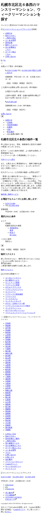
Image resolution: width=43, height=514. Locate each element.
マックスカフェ (11, 299)
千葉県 (8, 349)
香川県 (8, 407)
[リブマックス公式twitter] (6, 487)
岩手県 (8, 328)
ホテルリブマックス (13, 287)
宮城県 (8, 330)
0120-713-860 (12, 70)
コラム (8, 452)
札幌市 (9, 127)
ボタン (8, 512)
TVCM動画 (9, 495)
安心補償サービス (12, 443)
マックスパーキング (13, 301)
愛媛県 (8, 409)
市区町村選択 (12, 125)
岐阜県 (8, 370)
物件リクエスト (7, 270)
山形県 (8, 335)
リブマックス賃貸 (12, 285)
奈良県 (8, 388)
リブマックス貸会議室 (14, 294)
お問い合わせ (10, 56)
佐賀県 (8, 416)
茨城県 (8, 339)
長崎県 (8, 418)
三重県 (8, 377)
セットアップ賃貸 (12, 283)
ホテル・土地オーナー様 (15, 303)
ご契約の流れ (10, 441)
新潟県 (8, 356)
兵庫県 (8, 386)
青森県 (8, 326)
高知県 (8, 411)
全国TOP (8, 120)
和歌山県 (8, 390)
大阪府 (8, 383)
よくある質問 (10, 450)
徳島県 (8, 404)
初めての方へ (10, 436)
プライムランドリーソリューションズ (20, 313)
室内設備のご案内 (12, 439)
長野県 (8, 367)
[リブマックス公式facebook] (9, 485)
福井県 (8, 363)
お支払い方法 (10, 434)
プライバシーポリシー (14, 462)
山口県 (8, 402)
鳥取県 (8, 393)
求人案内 (8, 493)
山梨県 (8, 365)
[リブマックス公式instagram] (9, 489)
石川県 (8, 360)
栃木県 (8, 342)
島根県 (8, 395)
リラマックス (10, 296)
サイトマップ (10, 469)
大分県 (8, 423)
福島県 (8, 337)
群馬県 (8, 344)
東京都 (8, 351)
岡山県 (8, 397)
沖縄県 (8, 430)
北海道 (9, 122)
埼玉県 (8, 346)
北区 (9, 129)
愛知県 (8, 374)
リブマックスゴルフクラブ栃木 (17, 306)
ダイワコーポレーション (15, 310)
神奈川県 (8, 353)
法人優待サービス (12, 280)
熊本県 (8, 421)
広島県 (8, 400)
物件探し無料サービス (10, 194)
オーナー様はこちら (13, 448)
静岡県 (8, 372)
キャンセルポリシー (13, 466)
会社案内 (8, 459)
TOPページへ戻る (8, 159)
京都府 (8, 381)
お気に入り (9, 457)
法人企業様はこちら (13, 445)
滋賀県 (8, 379)
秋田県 (8, 333)
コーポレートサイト (13, 278)
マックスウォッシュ (13, 308)
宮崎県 (8, 425)
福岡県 (8, 414)
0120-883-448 (12, 102)
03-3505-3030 (27, 70)
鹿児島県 (8, 427)
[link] (1, 60)
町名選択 (10, 132)
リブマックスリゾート (14, 289)
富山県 (8, 358)
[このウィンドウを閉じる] (2, 116)
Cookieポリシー (11, 464)
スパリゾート (10, 292)
